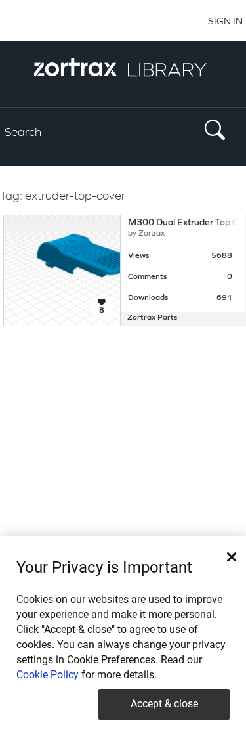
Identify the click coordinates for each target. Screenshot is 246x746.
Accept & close (164, 703)
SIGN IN (225, 20)
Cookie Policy (47, 675)
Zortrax (151, 234)
